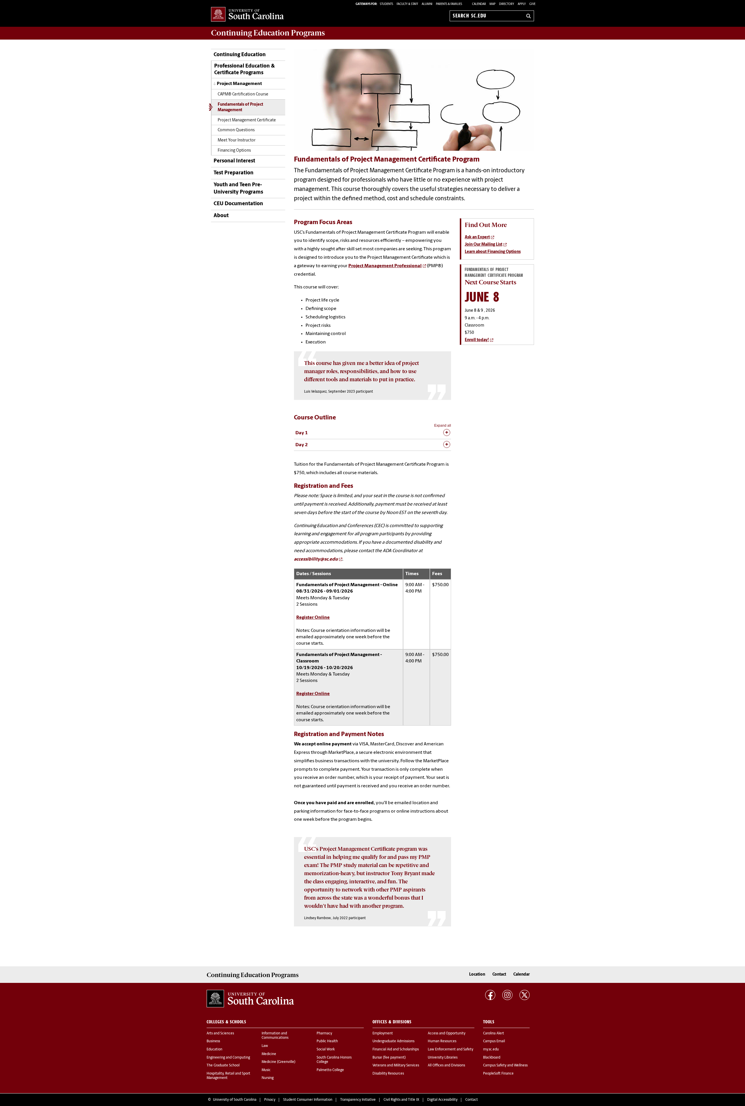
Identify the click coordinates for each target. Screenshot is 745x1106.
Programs (268, 33)
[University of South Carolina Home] (247, 14)
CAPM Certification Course (243, 94)
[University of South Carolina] (250, 998)
